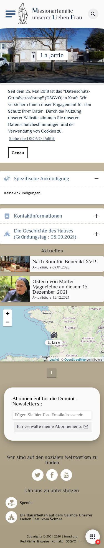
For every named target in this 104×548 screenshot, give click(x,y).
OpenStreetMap (75, 359)
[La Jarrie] (52, 333)
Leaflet (54, 359)
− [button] (7, 322)
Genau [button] (18, 153)
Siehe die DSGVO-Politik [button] (32, 138)
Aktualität (39, 267)
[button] (53, 427)
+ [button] (7, 313)
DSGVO (71, 541)
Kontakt (57, 541)
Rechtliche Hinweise (34, 541)
